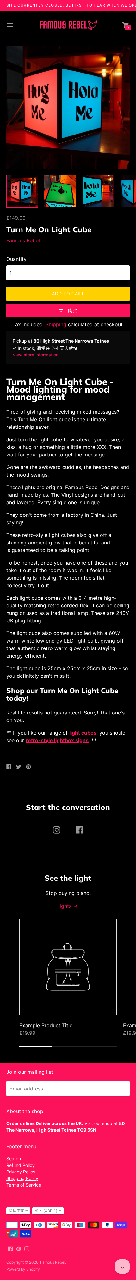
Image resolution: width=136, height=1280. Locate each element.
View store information (36, 354)
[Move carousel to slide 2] (68, 1046)
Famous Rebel (23, 240)
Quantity (16, 259)
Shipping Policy (22, 1178)
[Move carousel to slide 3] (100, 1046)
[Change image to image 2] (60, 191)
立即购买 (68, 310)
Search (13, 1158)
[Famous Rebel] (68, 25)
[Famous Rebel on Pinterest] (18, 1248)
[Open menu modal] (10, 25)
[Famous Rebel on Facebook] (10, 1248)
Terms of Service (23, 1185)
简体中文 (16, 1210)
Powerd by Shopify (23, 1269)
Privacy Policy (20, 1171)
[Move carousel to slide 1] (35, 1046)
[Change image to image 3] (98, 191)
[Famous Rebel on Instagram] (26, 1248)
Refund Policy (20, 1165)
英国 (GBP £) (46, 1210)
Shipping (56, 324)
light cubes (82, 733)
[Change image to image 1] (22, 191)
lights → (68, 906)
